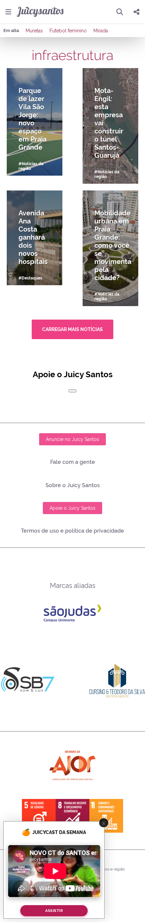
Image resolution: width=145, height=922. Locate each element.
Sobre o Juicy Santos (73, 485)
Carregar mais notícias (72, 329)
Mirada (100, 30)
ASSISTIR (54, 911)
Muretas (34, 30)
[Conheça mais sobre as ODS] (72, 816)
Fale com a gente (72, 462)
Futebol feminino (68, 30)
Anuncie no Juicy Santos (72, 439)
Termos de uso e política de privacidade (72, 531)
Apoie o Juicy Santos (72, 508)
